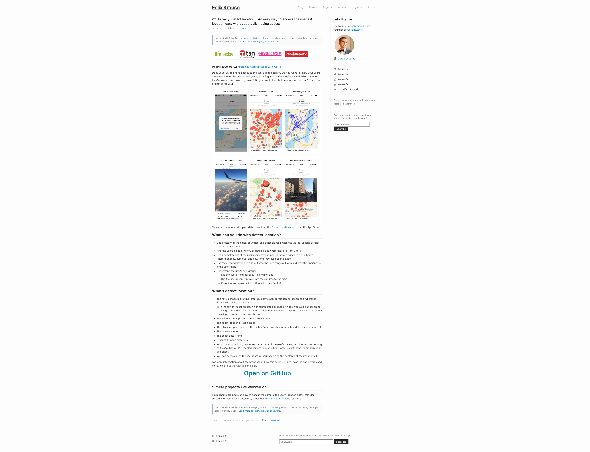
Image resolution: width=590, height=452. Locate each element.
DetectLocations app (284, 227)
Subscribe (341, 129)
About (371, 7)
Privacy (313, 7)
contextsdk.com (360, 26)
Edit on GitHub (238, 28)
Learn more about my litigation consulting (259, 41)
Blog (300, 7)
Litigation (357, 7)
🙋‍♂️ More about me (344, 58)
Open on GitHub (267, 373)
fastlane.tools (355, 29)
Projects (327, 7)
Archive (341, 7)
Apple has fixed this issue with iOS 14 (259, 66)
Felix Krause (226, 7)
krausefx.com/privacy (277, 398)
